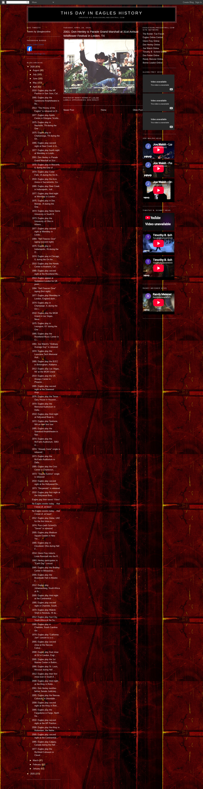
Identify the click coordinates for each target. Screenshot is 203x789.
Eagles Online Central (153, 37)
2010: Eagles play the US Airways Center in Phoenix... (44, 379)
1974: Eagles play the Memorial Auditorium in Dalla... (43, 407)
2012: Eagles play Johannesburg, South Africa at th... (46, 588)
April (35, 87)
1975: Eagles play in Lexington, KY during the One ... (44, 326)
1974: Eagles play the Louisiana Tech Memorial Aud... (44, 354)
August (36, 70)
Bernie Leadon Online (152, 63)
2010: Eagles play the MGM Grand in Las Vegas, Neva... (45, 316)
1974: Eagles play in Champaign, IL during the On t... (44, 306)
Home (103, 110)
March (36, 760)
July (35, 74)
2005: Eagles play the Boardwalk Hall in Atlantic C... (45, 578)
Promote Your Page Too (36, 54)
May (35, 83)
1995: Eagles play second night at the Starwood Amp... (44, 389)
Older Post (138, 110)
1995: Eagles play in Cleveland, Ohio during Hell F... (45, 546)
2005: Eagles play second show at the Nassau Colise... (44, 645)
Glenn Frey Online (151, 41)
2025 (32, 774)
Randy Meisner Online (153, 59)
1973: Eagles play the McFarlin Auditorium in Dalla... (43, 459)
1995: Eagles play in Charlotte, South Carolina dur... (44, 627)
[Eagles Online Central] (29, 50)
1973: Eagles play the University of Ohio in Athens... (42, 221)
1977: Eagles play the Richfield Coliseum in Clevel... (43, 752)
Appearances (79, 100)
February (37, 764)
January (37, 768)
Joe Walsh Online (151, 48)
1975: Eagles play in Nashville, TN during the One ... (44, 125)
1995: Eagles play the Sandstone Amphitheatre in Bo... (45, 100)
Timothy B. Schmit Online (155, 52)
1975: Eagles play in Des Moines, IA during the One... (43, 203)
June (35, 78)
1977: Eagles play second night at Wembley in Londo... (44, 231)
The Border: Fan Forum (153, 34)
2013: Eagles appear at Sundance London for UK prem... (44, 281)
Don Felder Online (151, 55)
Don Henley (93, 100)
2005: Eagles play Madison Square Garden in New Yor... (44, 535)
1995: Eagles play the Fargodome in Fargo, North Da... (45, 713)
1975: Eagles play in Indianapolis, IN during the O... (45, 249)
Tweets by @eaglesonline (38, 31)
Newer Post (68, 110)
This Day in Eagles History (102, 13)
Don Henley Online (151, 44)
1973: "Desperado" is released (46, 488)
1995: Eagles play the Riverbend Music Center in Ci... (45, 337)
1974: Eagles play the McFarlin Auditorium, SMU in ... (45, 442)
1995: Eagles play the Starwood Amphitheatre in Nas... (45, 431)
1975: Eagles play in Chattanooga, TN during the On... (46, 135)
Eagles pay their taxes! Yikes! (46, 499)
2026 (32, 66)
